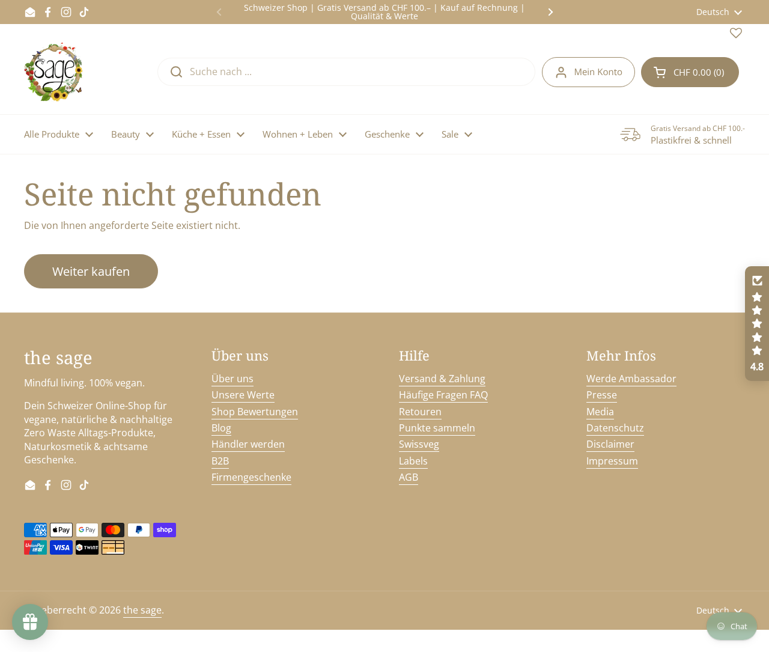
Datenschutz (615, 427)
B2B (220, 461)
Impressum (612, 461)
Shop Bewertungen (254, 411)
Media (600, 411)
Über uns (232, 378)
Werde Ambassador (631, 378)
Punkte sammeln (437, 427)
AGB (408, 477)
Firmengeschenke (251, 477)
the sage (142, 610)
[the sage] (54, 72)
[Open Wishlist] (736, 35)
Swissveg (419, 444)
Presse (601, 394)
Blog (221, 427)
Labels (413, 461)
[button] (690, 72)
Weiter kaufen (91, 271)
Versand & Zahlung (442, 378)
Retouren (420, 411)
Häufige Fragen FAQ (443, 394)
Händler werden (248, 444)
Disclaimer (610, 444)
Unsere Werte (243, 394)
